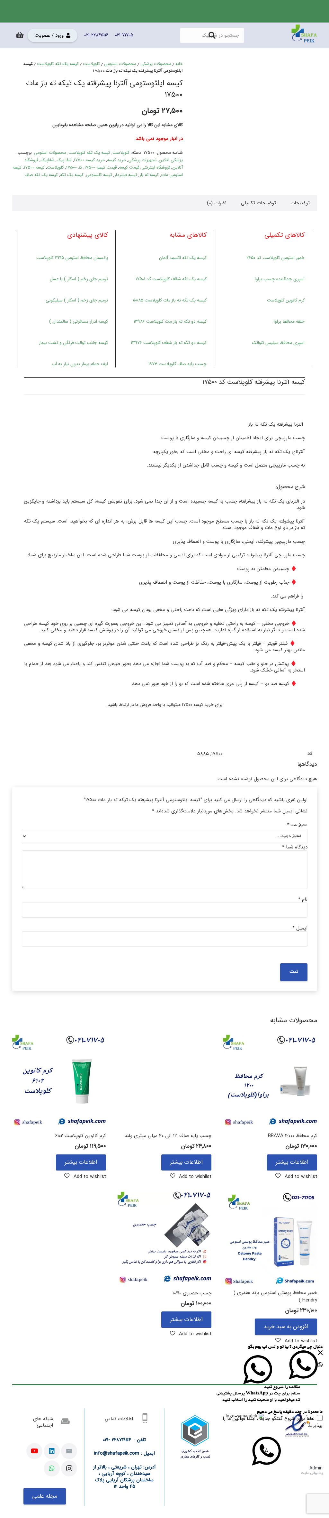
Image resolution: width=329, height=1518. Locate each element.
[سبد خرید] (20, 35)
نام (302, 899)
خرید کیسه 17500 (89, 160)
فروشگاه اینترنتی (155, 167)
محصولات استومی (120, 63)
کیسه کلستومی (99, 174)
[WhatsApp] (52, 1468)
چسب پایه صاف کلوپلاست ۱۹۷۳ (177, 363)
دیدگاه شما (294, 847)
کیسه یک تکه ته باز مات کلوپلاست (175, 300)
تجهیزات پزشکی (142, 160)
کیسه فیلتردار (125, 174)
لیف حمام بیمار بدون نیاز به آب (80, 363)
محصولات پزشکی (155, 63)
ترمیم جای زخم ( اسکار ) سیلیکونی (77, 300)
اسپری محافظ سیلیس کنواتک (278, 342)
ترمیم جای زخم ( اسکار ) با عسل (79, 278)
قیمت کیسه (129, 167)
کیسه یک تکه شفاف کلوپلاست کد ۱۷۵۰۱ (171, 278)
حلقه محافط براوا (289, 321)
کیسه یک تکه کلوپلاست (58, 63)
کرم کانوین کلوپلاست (286, 300)
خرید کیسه (116, 160)
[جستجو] (212, 35)
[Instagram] (69, 1468)
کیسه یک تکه (72, 174)
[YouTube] (34, 1451)
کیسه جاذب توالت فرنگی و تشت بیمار (73, 342)
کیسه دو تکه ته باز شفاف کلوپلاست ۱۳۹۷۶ (169, 342)
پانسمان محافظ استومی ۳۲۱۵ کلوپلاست (72, 257)
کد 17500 (74, 167)
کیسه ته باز (149, 174)
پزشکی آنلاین (171, 160)
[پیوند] (304, 35)
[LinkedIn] (52, 1451)
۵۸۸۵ (138, 300)
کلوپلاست (91, 63)
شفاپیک (47, 160)
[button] (296, 1176)
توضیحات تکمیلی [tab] (258, 203)
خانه (179, 63)
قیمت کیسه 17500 (100, 167)
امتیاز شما (297, 825)
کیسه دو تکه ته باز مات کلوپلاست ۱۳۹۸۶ (170, 321)
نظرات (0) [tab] (217, 203)
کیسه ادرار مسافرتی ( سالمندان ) (78, 321)
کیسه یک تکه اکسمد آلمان (183, 257)
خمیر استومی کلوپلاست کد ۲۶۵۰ (275, 257)
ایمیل (299, 928)
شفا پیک (64, 160)
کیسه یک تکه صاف (41, 174)
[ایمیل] (69, 1451)
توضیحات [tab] (300, 203)
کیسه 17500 (34, 167)
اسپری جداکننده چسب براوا (280, 278)
